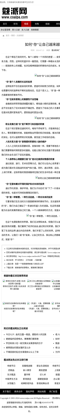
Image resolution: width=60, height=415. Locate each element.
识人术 (43, 375)
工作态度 (29, 260)
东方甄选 (11, 375)
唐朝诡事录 (43, 379)
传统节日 (11, 366)
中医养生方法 (11, 379)
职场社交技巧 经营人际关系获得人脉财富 (14, 287)
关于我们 (7, 391)
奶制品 (11, 370)
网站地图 (42, 391)
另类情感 (35, 30)
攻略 (37, 24)
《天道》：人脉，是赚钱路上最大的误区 (39, 310)
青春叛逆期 (27, 366)
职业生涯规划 (43, 366)
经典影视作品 (27, 383)
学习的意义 (19, 260)
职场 (16, 24)
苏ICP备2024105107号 (44, 402)
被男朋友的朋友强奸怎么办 (18, 348)
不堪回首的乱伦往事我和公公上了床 (22, 352)
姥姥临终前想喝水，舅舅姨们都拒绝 (29, 268)
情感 (26, 24)
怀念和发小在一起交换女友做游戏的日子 (24, 343)
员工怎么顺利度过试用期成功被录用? (39, 287)
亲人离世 (27, 370)
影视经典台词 (43, 383)
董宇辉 (27, 375)
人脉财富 (38, 260)
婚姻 (47, 24)
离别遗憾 (43, 370)
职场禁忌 (27, 379)
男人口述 (16, 30)
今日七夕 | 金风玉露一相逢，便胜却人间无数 (26, 334)
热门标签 (53, 391)
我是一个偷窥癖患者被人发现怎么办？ (30, 264)
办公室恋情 (5, 30)
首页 (5, 24)
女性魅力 (11, 383)
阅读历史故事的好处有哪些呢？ (14, 310)
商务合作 (18, 391)
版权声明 (30, 391)
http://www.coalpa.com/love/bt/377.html (32, 256)
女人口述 (25, 30)
